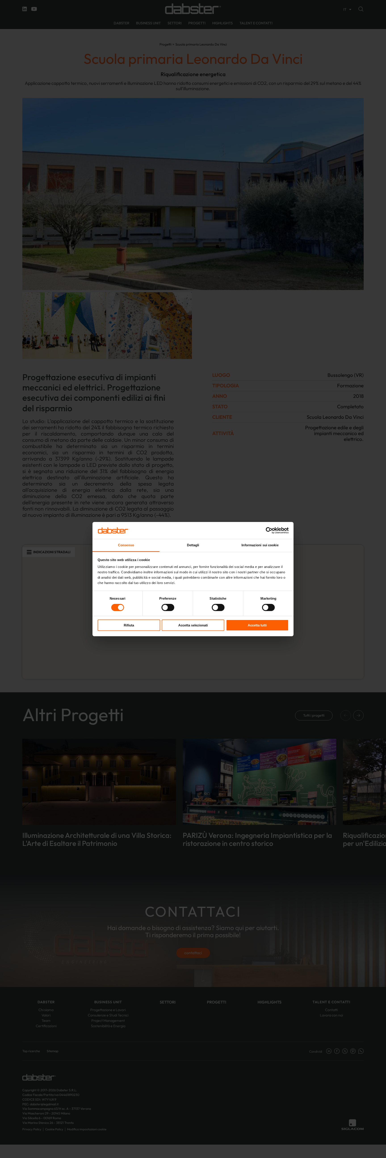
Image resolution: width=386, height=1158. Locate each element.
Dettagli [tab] (193, 545)
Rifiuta (129, 625)
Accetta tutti (257, 625)
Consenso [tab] (126, 545)
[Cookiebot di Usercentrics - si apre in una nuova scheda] (269, 530)
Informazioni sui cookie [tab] (259, 545)
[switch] (168, 607)
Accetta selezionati (193, 625)
